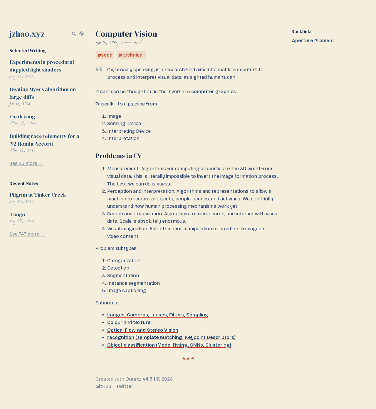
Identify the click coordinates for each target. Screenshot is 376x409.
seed (107, 55)
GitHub (103, 386)
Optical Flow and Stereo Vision (142, 330)
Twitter (124, 386)
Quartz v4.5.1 (140, 379)
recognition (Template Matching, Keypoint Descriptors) (171, 337)
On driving (22, 116)
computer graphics (213, 91)
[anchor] (146, 155)
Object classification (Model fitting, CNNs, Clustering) (169, 345)
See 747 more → (27, 234)
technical (133, 55)
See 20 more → (26, 163)
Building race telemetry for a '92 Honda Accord (44, 139)
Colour (114, 322)
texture (142, 322)
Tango (17, 214)
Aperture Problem (313, 40)
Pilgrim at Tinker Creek (38, 194)
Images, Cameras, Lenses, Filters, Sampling (157, 315)
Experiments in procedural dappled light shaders (41, 65)
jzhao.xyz (27, 33)
